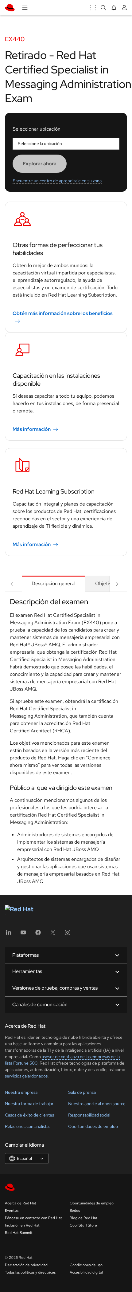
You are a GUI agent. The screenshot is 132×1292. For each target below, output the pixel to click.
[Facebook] (38, 934)
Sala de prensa (82, 1092)
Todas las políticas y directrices (30, 1272)
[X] (52, 934)
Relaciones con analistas (27, 1126)
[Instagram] (67, 934)
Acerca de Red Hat (20, 1203)
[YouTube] (23, 934)
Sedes (75, 1210)
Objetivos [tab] (105, 583)
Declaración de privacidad (26, 1264)
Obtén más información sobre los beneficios (63, 313)
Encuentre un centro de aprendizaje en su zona (57, 180)
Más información (32, 429)
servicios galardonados (26, 1076)
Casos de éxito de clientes (29, 1115)
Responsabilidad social (89, 1115)
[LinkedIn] (8, 934)
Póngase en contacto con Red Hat (33, 1217)
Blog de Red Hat (83, 1217)
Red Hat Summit (19, 1232)
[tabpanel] (66, 743)
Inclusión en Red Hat (22, 1225)
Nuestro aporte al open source (97, 1103)
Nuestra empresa (21, 1092)
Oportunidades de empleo (93, 1126)
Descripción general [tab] (54, 583)
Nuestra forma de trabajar (29, 1103)
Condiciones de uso (86, 1264)
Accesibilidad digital (86, 1272)
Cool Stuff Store (83, 1225)
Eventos (11, 1210)
